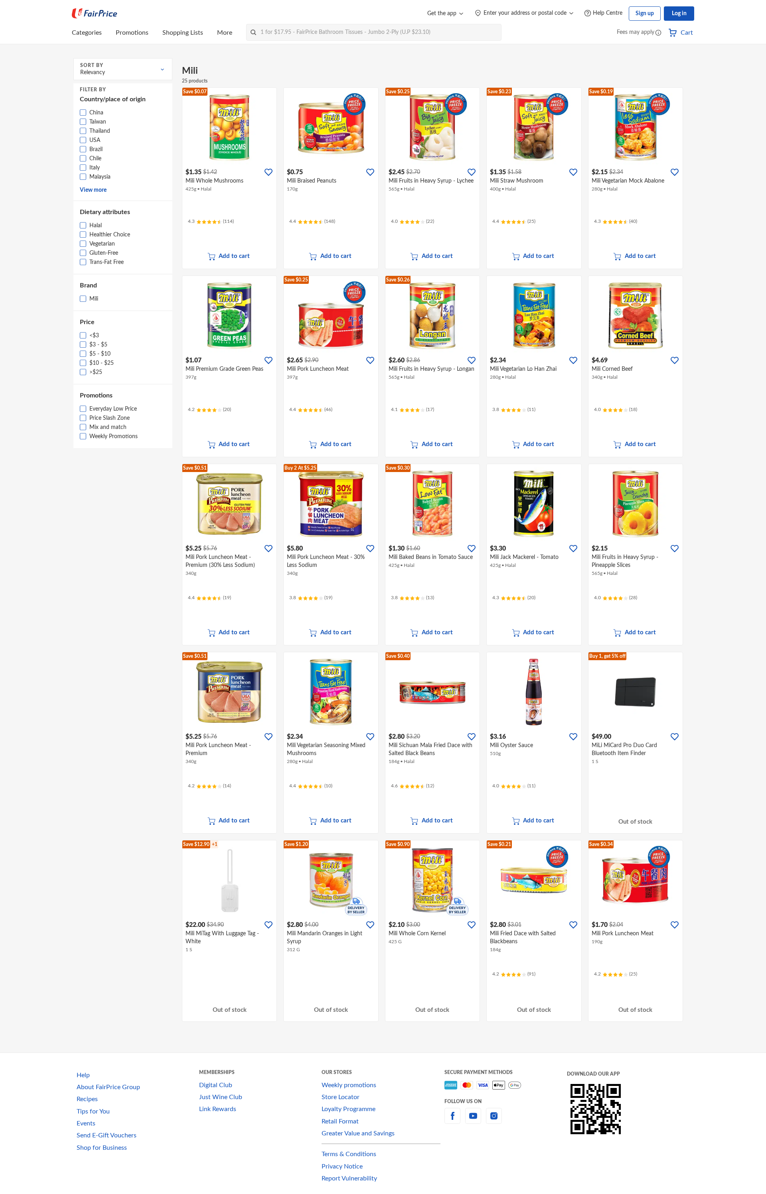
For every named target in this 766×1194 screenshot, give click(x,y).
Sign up (645, 13)
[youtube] (473, 1120)
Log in (679, 13)
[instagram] (494, 1120)
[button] (658, 33)
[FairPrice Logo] (94, 13)
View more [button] (93, 190)
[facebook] (452, 1120)
